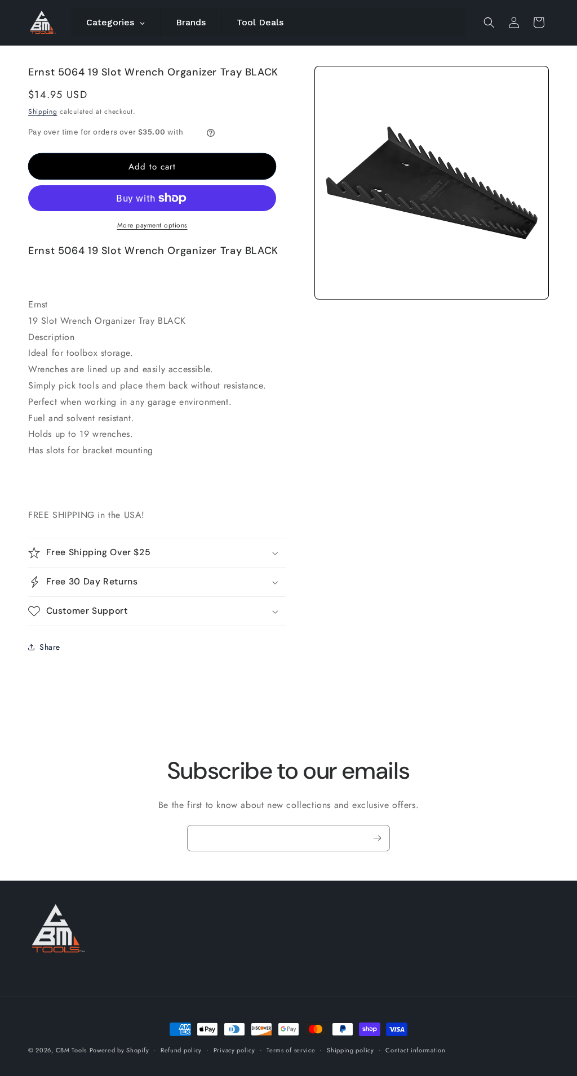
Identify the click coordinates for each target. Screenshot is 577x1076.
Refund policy (181, 1050)
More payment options (152, 225)
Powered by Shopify (119, 1050)
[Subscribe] (377, 838)
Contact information (415, 1050)
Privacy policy (234, 1050)
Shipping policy (350, 1050)
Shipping (42, 111)
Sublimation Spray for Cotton (454, 1036)
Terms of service (291, 1050)
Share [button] (49, 647)
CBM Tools (71, 1050)
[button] (489, 22)
